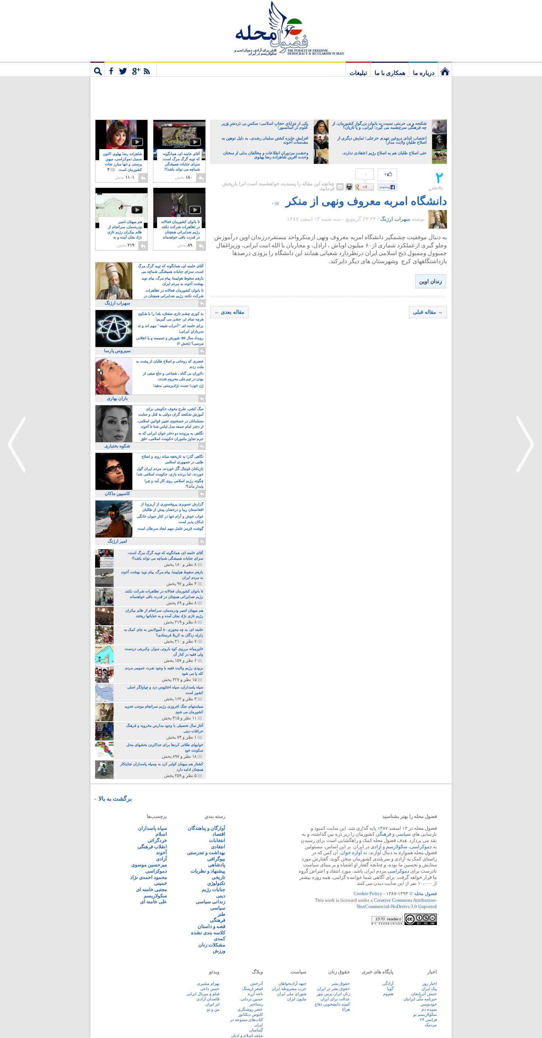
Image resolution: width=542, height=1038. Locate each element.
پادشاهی (216, 864)
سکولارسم (396, 846)
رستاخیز (256, 1004)
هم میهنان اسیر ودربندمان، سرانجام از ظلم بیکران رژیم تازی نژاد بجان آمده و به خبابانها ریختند (124, 232)
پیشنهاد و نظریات (208, 871)
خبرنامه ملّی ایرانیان (420, 999)
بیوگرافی (216, 859)
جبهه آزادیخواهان (292, 983)
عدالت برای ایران (335, 999)
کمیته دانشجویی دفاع (332, 1004)
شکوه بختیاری (117, 445)
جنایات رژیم (213, 889)
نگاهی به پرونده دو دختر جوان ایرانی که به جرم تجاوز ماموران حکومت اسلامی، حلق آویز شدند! (171, 436)
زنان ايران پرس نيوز (333, 993)
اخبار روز (430, 983)
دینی (220, 895)
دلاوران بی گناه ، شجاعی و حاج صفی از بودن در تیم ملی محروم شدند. (173, 376)
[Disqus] (328, 429)
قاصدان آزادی (208, 999)
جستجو (97, 69)
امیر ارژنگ (117, 541)
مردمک (431, 1024)
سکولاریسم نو (425, 1014)
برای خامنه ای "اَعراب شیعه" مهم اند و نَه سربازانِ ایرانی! (171, 328)
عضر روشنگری (250, 1009)
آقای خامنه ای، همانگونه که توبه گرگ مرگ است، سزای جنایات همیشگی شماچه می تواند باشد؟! (181, 164)
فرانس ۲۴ (428, 1019)
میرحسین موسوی (149, 864)
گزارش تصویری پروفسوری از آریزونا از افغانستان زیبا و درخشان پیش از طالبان (172, 507)
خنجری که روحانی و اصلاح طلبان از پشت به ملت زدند (170, 364)
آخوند (161, 852)
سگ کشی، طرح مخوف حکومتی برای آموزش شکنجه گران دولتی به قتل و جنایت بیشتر (171, 412)
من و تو (213, 1009)
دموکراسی (421, 846)
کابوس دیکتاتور (250, 1014)
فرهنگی (383, 834)
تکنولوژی (216, 883)
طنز (221, 914)
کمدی (219, 938)
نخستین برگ (445, 69)
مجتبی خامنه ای (151, 889)
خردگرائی (157, 840)
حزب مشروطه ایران (289, 988)
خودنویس (429, 1004)
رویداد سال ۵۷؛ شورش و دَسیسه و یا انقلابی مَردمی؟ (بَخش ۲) (170, 341)
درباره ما (423, 73)
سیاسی (403, 834)
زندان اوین (430, 281)
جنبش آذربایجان (424, 993)
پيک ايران (429, 988)
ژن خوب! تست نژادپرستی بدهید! (178, 386)
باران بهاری (117, 398)
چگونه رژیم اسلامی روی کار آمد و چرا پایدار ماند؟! (174, 483)
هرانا (346, 1009)
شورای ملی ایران (291, 993)
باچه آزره (255, 993)
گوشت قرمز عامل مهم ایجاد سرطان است (171, 528)
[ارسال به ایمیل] (340, 186)
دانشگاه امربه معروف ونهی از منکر (366, 201)
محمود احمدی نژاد (148, 877)
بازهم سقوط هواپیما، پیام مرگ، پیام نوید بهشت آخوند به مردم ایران (173, 281)
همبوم (388, 993)
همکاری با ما (390, 73)
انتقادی (218, 846)
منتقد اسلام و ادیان (247, 1035)
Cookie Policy (368, 893)
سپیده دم (429, 1009)
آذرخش (256, 983)
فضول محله (271, 28)
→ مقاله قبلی (428, 312)
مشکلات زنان (211, 945)
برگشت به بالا (115, 798)
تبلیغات (358, 73)
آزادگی (387, 983)
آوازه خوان (351, 852)
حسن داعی (209, 988)
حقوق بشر (340, 983)
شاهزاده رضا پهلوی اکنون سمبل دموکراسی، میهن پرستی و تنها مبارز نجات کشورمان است (122, 162)
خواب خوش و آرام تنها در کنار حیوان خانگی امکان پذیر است (170, 519)
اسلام (161, 834)
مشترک (130, 69)
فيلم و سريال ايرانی (203, 993)
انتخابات (217, 840)
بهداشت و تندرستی (206, 852)
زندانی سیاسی (210, 901)
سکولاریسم (155, 895)
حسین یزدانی (252, 999)
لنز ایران (212, 1004)
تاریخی (218, 877)
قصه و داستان (211, 926)
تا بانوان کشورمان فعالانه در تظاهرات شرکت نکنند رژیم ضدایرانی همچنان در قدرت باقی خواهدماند (180, 232)
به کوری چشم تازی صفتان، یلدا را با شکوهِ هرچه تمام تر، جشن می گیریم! (171, 316)
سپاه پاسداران (152, 828)
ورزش (219, 950)
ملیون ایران (296, 999)
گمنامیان (256, 1030)
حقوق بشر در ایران (333, 988)
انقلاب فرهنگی (152, 846)
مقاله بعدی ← (229, 312)
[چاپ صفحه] (349, 186)
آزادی (376, 846)
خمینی (160, 883)
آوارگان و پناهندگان (206, 828)
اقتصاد (218, 834)
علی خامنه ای (153, 901)
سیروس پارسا (117, 350)
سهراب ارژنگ (395, 219)
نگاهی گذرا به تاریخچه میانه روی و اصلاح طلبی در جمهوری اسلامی (173, 459)
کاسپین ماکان (117, 493)
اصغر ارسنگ (252, 988)
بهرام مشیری (208, 983)
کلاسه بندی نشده (208, 932)
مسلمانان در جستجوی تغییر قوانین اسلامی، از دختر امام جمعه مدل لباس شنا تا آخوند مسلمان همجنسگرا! (170, 424)
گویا (390, 988)
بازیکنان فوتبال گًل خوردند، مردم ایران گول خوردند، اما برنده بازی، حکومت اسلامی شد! (170, 471)
